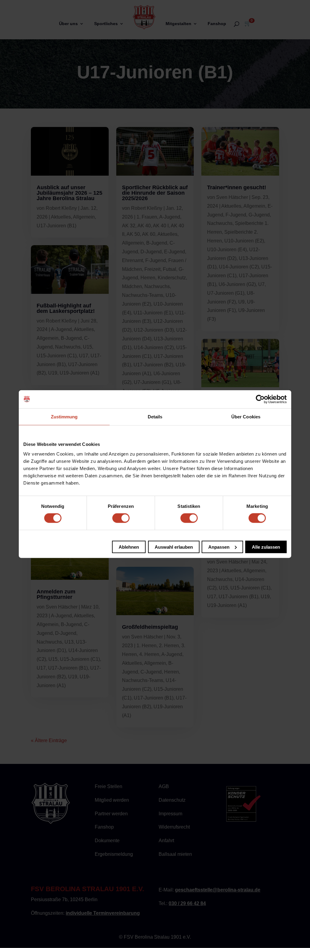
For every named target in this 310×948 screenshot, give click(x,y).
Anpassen (218, 546)
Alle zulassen (266, 546)
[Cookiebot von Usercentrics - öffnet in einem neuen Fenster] (260, 399)
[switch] (121, 518)
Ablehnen (129, 546)
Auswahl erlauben (174, 546)
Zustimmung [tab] (64, 416)
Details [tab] (155, 416)
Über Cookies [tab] (245, 416)
